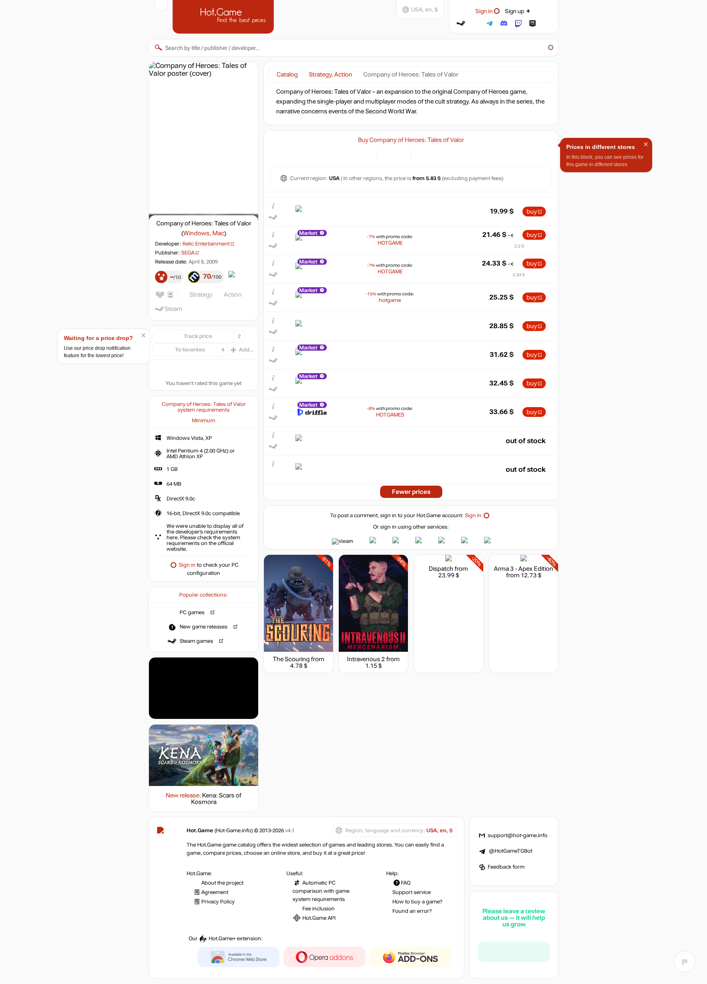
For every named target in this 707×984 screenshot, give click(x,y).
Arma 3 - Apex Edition (523, 568)
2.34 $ (519, 274)
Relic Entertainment (206, 244)
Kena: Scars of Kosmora (216, 798)
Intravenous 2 (366, 659)
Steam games (196, 641)
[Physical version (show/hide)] (400, 153)
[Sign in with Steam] (461, 23)
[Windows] (422, 153)
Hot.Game (224, 16)
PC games (192, 612)
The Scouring (291, 659)
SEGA (187, 253)
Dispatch (441, 568)
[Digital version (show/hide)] (388, 153)
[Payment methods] (366, 153)
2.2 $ (519, 246)
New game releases (203, 627)
